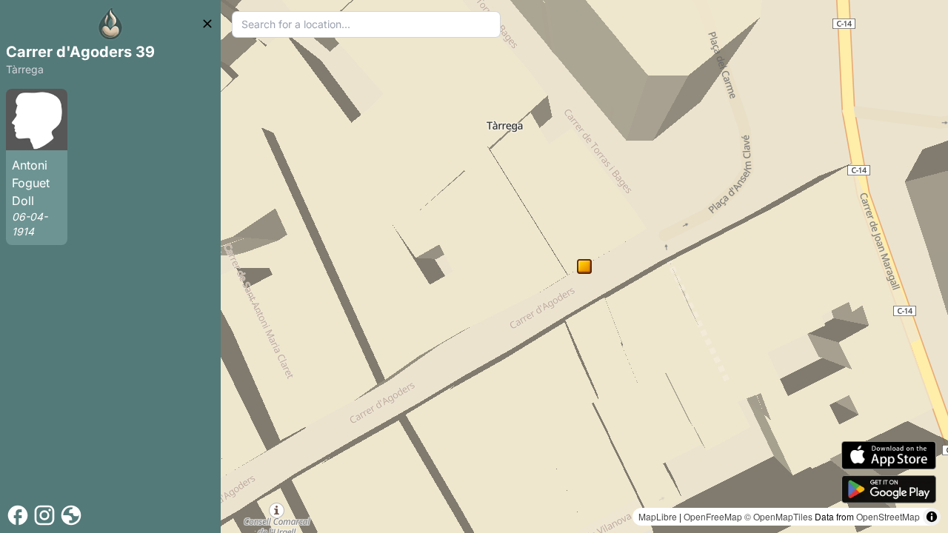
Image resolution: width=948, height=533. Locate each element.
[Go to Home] (110, 23)
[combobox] (366, 24)
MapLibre (657, 516)
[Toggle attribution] (932, 517)
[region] (584, 266)
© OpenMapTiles (778, 516)
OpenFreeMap (713, 516)
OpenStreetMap (888, 516)
